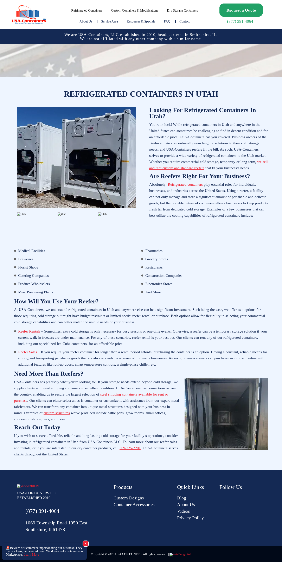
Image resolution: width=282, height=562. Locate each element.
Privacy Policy (190, 517)
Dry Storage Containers (182, 10)
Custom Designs (129, 497)
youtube (222, 498)
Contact (184, 21)
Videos (183, 511)
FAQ (167, 21)
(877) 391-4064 (240, 21)
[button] (13, 228)
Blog (181, 497)
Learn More (31, 554)
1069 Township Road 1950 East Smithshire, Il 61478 (56, 526)
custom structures (57, 413)
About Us (85, 21)
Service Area (109, 21)
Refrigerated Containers (86, 10)
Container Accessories (134, 504)
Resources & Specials (141, 21)
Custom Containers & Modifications (134, 10)
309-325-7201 (130, 448)
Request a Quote (241, 10)
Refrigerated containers (185, 184)
